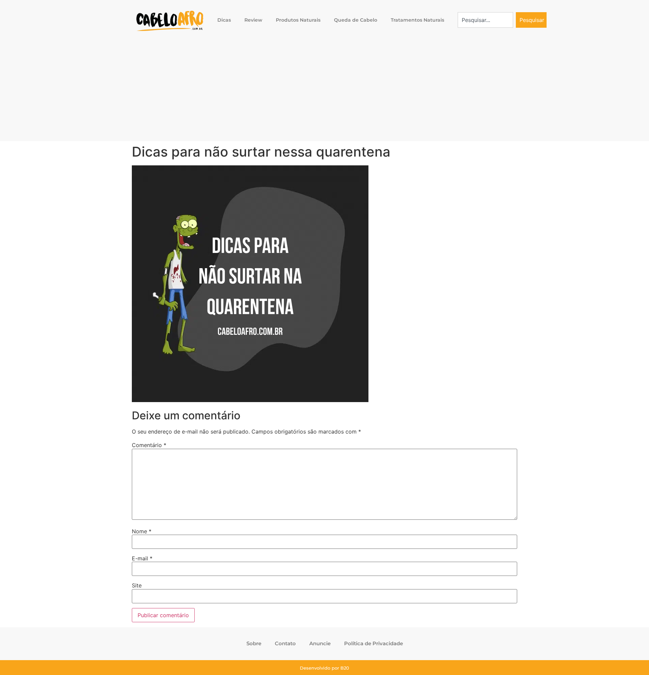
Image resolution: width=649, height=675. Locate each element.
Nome (141, 531)
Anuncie (320, 643)
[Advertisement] (324, 90)
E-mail (142, 558)
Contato (285, 643)
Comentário (149, 445)
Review (253, 20)
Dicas (224, 20)
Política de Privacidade (373, 643)
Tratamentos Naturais (417, 20)
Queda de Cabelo (355, 20)
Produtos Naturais (298, 20)
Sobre (253, 643)
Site (137, 585)
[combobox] (485, 20)
